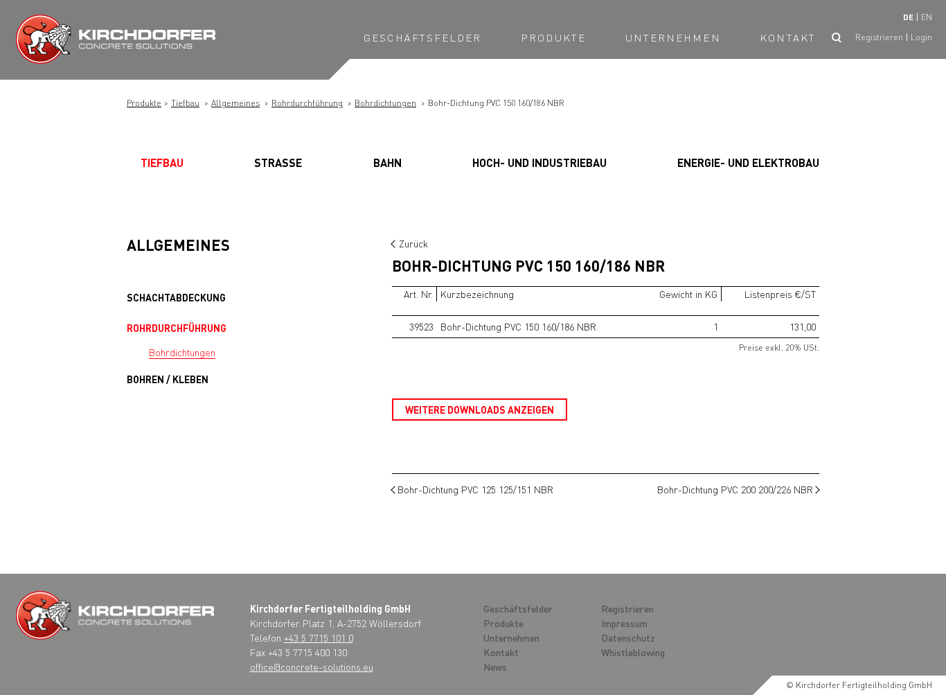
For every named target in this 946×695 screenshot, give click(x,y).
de (908, 17)
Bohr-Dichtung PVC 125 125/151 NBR (475, 489)
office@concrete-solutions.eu (311, 666)
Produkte (553, 37)
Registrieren (879, 37)
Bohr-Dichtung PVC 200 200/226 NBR (735, 489)
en (926, 17)
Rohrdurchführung (307, 103)
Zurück (413, 243)
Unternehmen (673, 37)
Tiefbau (185, 103)
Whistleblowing (633, 652)
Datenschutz (628, 637)
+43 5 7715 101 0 (318, 637)
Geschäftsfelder (423, 37)
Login (921, 37)
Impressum (624, 623)
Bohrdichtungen (385, 103)
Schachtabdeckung (176, 297)
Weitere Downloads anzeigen (479, 409)
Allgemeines (235, 103)
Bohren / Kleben (167, 379)
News (495, 666)
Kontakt (788, 37)
